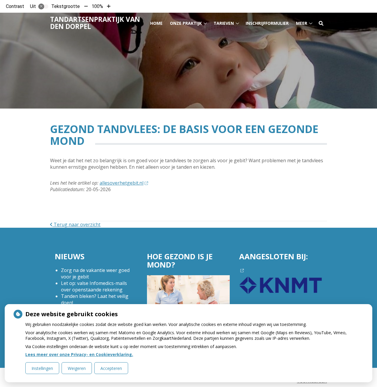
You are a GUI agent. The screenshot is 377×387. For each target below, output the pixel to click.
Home (156, 23)
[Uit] (43, 6)
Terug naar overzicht (76, 224)
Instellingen (42, 368)
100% (97, 6)
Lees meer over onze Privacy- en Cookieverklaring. (79, 354)
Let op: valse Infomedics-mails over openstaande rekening (94, 286)
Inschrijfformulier (267, 23)
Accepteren (111, 368)
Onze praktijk (186, 23)
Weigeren (77, 368)
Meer (301, 23)
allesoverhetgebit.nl (121, 183)
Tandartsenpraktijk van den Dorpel (95, 23)
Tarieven (224, 23)
